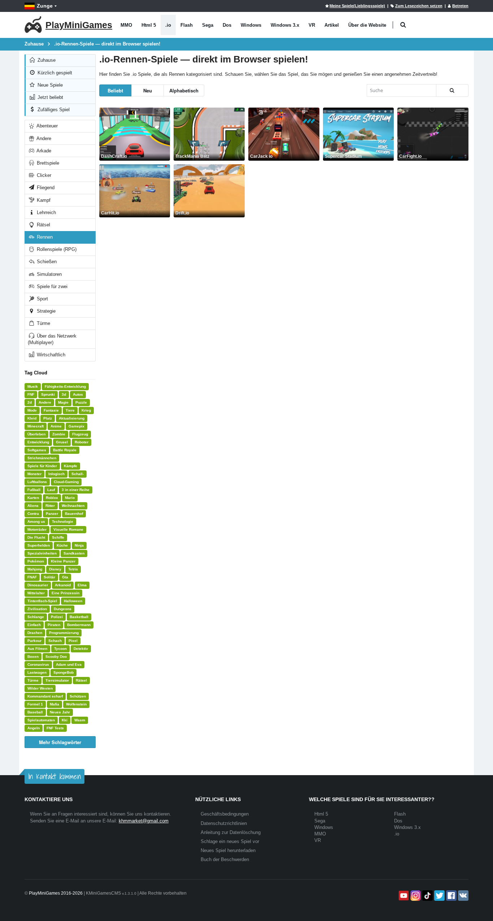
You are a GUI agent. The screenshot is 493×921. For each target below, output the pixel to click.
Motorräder (37, 529)
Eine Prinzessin (65, 593)
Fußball (33, 490)
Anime (56, 426)
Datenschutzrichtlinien (224, 823)
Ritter (50, 506)
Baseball (35, 712)
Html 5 (148, 25)
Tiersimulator (57, 680)
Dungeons (62, 609)
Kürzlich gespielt (54, 72)
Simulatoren (48, 274)
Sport (41, 298)
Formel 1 (35, 704)
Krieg (86, 410)
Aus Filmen (37, 649)
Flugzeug (80, 434)
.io (168, 25)
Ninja (79, 545)
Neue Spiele (49, 85)
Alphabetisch (183, 90)
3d (64, 394)
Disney (55, 569)
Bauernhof (74, 514)
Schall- (77, 474)
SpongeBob (63, 672)
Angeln (33, 728)
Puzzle (81, 402)
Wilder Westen (40, 688)
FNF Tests (55, 728)
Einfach (34, 625)
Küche (62, 545)
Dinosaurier (37, 585)
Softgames (36, 450)
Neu (147, 90)
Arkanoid (63, 585)
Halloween (73, 601)
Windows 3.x (285, 25)
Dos (227, 25)
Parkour (34, 641)
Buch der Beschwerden (225, 859)
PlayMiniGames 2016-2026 (56, 893)
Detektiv (81, 649)
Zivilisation (37, 609)
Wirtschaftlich (50, 354)
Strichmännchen (41, 458)
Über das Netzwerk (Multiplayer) (52, 339)
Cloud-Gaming (66, 482)
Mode (32, 410)
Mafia (54, 704)
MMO (126, 25)
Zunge (45, 6)
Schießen (46, 261)
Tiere (70, 410)
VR (312, 25)
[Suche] (452, 90)
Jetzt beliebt (49, 97)
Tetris (73, 569)
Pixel (73, 641)
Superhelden (38, 545)
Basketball (79, 617)
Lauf (51, 490)
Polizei (57, 617)
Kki (64, 720)
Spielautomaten (41, 720)
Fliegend (44, 187)
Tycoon (60, 649)
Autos (78, 394)
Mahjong (34, 569)
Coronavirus (38, 664)
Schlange (35, 617)
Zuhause (46, 60)
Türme (42, 323)
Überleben (36, 434)
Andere (43, 138)
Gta (65, 577)
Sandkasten (74, 553)
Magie (63, 402)
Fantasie (51, 410)
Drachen (34, 633)
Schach (55, 641)
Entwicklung (38, 442)
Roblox (52, 498)
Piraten (54, 625)
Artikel (331, 25)
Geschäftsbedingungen (225, 814)
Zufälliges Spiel (53, 109)
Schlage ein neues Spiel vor (230, 841)
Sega (207, 25)
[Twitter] (439, 895)
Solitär (49, 577)
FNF (30, 394)
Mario (70, 498)
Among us (36, 522)
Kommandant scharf (45, 696)
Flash (186, 25)
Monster (34, 474)
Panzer (52, 514)
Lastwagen (37, 672)
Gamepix (76, 426)
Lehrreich (45, 212)
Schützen (78, 696)
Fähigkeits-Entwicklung (65, 386)
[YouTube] (403, 895)
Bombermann (79, 625)
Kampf (43, 200)
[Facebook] (451, 895)
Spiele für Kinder (42, 466)
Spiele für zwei (51, 286)
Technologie (62, 522)
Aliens (33, 506)
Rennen (44, 237)
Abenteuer (46, 126)
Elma (82, 585)
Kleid (31, 418)
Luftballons (37, 482)
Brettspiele (47, 163)
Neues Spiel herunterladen (228, 850)
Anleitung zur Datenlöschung (231, 832)
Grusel (62, 442)
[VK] (462, 895)
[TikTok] (427, 895)
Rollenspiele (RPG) (56, 249)
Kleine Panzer (63, 561)
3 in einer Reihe (76, 490)
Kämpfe (70, 466)
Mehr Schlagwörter (60, 742)
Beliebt (115, 90)
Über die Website (367, 25)
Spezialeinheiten (42, 553)
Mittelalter (36, 593)
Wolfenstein (76, 704)
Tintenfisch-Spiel (42, 601)
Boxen (33, 657)
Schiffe (58, 537)
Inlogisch (56, 474)
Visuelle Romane (68, 529)
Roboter (81, 442)
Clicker (43, 175)
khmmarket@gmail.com (144, 821)
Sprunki (48, 394)
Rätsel (42, 224)
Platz (47, 418)
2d (29, 402)
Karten (33, 498)
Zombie (58, 434)
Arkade (43, 150)
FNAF (32, 577)
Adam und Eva (69, 664)
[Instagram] (415, 895)
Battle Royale (65, 450)
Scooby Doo (56, 657)
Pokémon (35, 561)
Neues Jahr (60, 712)
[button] (402, 25)
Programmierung (64, 633)
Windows (251, 25)
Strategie (45, 311)
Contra (33, 514)
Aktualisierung (71, 418)
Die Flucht (36, 537)
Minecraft (35, 426)
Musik (32, 386)
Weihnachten (73, 506)
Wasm (79, 720)
